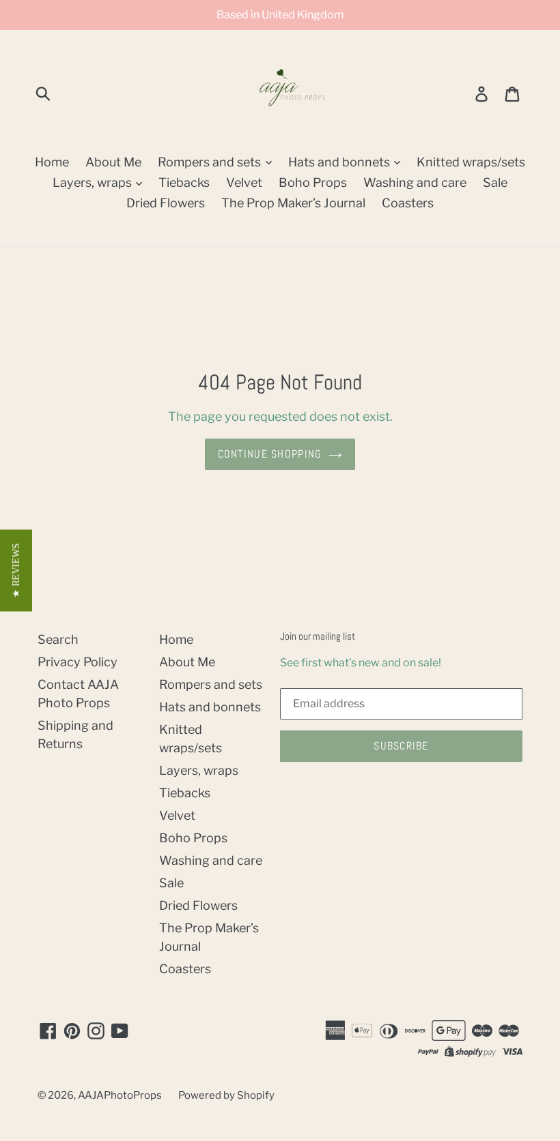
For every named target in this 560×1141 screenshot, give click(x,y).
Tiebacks (184, 182)
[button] (16, 571)
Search (58, 639)
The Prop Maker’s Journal (293, 203)
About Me (113, 162)
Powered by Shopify (226, 1095)
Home (52, 162)
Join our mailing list (317, 636)
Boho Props (313, 182)
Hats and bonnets (340, 162)
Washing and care (414, 182)
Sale (495, 182)
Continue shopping (270, 454)
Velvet (244, 182)
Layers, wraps (94, 182)
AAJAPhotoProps (120, 1095)
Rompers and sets (211, 162)
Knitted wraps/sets (471, 162)
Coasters (408, 203)
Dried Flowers (165, 203)
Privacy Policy (77, 662)
